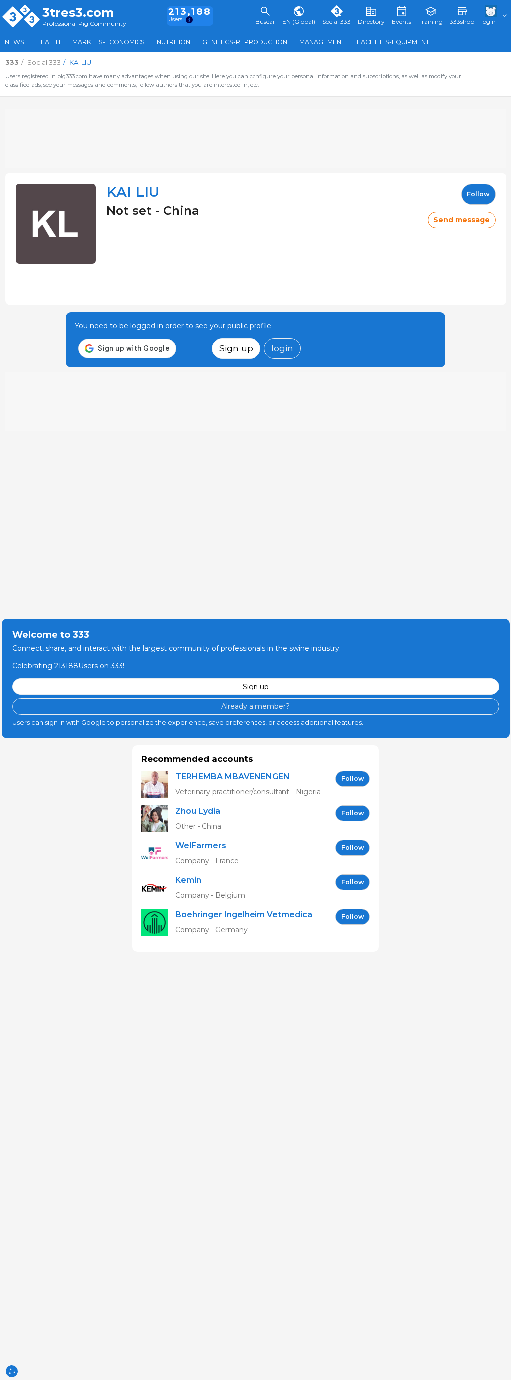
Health (48, 42)
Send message (461, 219)
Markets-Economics (108, 42)
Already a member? (255, 706)
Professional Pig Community (84, 24)
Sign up (236, 348)
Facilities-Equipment (393, 42)
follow (478, 194)
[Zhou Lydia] (158, 819)
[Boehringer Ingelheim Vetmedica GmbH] (158, 922)
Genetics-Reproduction (244, 42)
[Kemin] (158, 888)
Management (322, 42)
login (282, 348)
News (14, 42)
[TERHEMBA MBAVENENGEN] (158, 784)
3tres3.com (78, 13)
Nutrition (173, 42)
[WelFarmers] (158, 853)
